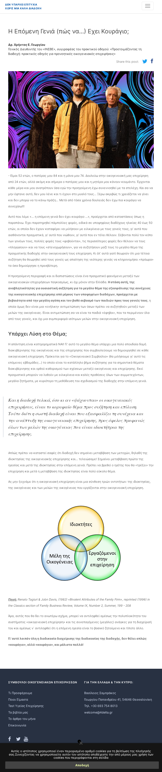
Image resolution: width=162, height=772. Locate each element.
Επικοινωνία (17, 725)
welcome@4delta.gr (98, 712)
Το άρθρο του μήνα (21, 718)
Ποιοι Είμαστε (18, 699)
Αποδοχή (82, 765)
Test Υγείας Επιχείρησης (26, 706)
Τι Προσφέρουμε (20, 693)
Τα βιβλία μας (18, 712)
